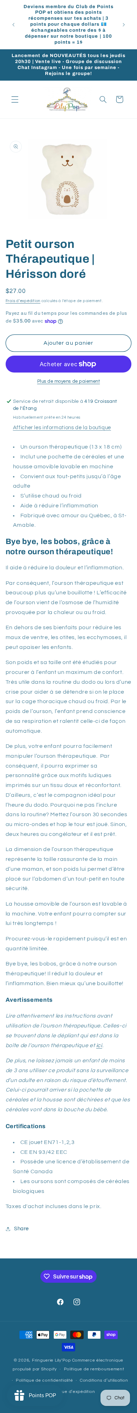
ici (99, 1045)
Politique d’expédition (72, 1392)
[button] (15, 99)
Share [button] (21, 1228)
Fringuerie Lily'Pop (51, 1360)
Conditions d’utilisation (104, 1380)
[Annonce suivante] (123, 24)
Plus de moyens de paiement (68, 381)
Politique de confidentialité (44, 1380)
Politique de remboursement (94, 1369)
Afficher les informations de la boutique (62, 427)
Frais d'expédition (23, 301)
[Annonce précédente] (13, 24)
